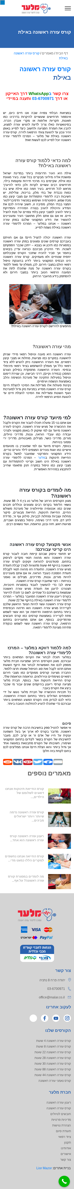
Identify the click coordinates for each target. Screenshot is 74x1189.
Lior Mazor (44, 1168)
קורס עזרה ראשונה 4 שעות (53, 1040)
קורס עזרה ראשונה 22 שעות (53, 1052)
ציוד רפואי (64, 1136)
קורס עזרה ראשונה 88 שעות (53, 1069)
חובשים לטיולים (60, 1114)
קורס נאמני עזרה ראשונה (54, 1080)
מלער (41, 457)
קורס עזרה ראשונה (45, 69)
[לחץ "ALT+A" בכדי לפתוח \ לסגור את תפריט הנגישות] (2, 2)
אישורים (66, 1154)
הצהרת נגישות (61, 1125)
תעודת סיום (63, 1131)
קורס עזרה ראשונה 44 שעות (53, 1075)
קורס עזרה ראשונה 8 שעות (53, 1046)
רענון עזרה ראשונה (58, 1102)
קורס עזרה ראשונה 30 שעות (53, 1063)
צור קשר (65, 1159)
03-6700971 (43, 98)
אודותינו (66, 1148)
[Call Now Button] (64, 1181)
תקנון (67, 1142)
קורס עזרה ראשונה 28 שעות (53, 1058)
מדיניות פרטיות (61, 1119)
